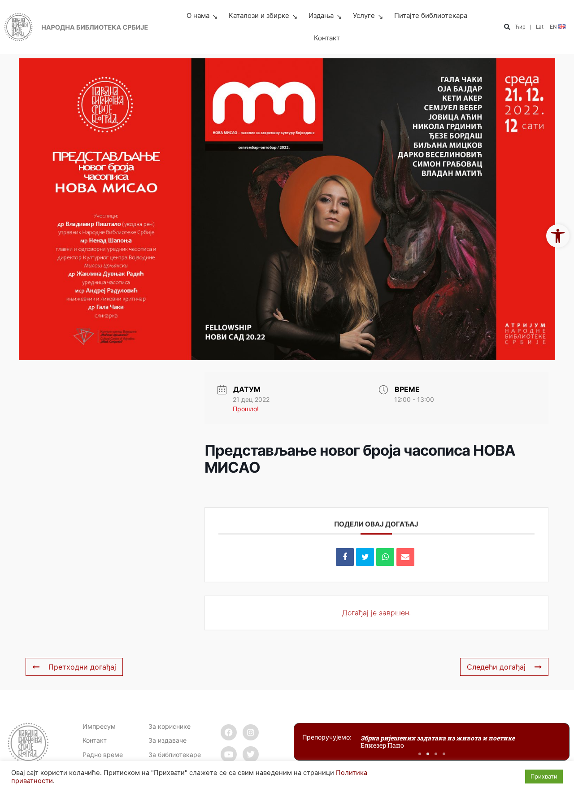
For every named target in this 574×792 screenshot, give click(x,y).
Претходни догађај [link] (82, 666)
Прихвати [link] (544, 776)
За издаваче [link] (167, 740)
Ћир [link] (520, 27)
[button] (507, 27)
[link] (558, 236)
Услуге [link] (364, 15)
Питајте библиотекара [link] (430, 15)
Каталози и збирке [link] (259, 15)
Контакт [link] (327, 38)
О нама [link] (198, 15)
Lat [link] (540, 27)
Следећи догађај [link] (496, 666)
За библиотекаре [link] (174, 754)
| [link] (530, 27)
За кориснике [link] (169, 726)
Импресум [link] (99, 726)
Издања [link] (321, 15)
